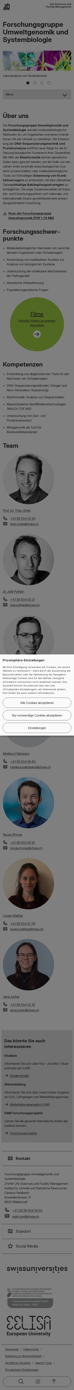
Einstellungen (37, 728)
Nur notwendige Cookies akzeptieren (37, 715)
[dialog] (37, 695)
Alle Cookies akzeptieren (37, 703)
